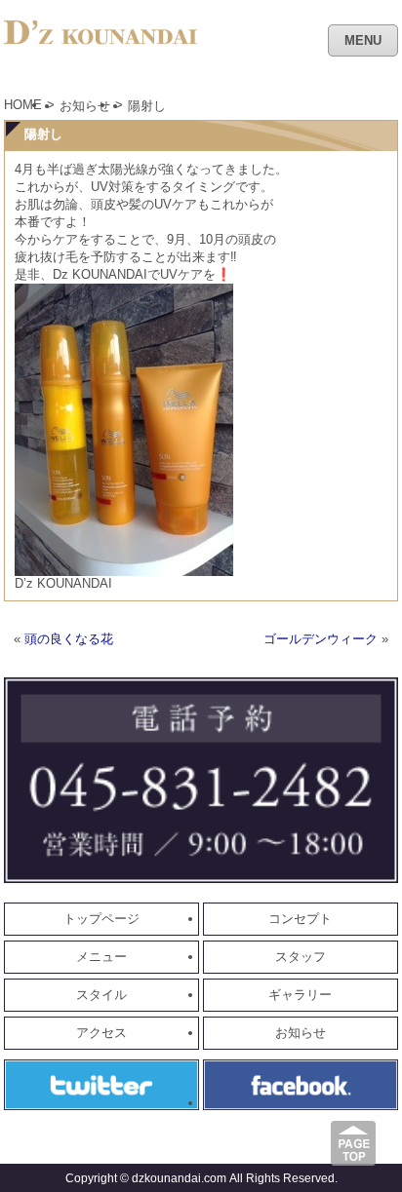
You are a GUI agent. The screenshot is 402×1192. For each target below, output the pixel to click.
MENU (363, 40)
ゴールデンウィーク (320, 639)
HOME (23, 104)
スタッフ (300, 956)
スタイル (101, 994)
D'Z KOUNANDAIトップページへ (101, 43)
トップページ (101, 918)
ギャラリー (300, 994)
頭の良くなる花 (68, 639)
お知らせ (85, 105)
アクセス (101, 1032)
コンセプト (300, 918)
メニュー (101, 956)
